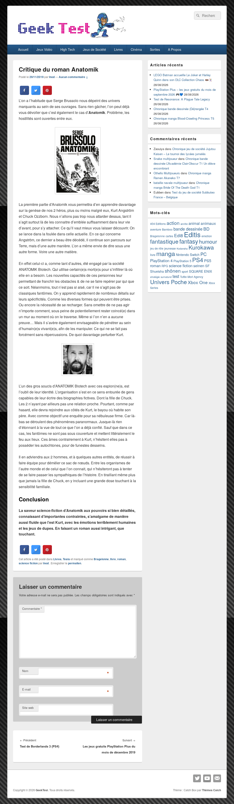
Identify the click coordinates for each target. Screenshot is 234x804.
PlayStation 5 (182, 261)
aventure (155, 229)
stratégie (155, 277)
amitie (184, 224)
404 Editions (158, 224)
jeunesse (170, 248)
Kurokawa (201, 247)
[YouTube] (207, 778)
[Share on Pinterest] (47, 93)
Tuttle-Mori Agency (191, 277)
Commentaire (32, 608)
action (173, 222)
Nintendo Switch (187, 254)
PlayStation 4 (161, 260)
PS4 (197, 259)
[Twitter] (197, 778)
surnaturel (166, 277)
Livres (118, 49)
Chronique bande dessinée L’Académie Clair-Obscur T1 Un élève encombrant (184, 163)
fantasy (188, 241)
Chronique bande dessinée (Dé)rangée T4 (181, 109)
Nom (25, 671)
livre (113, 559)
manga (165, 253)
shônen (173, 270)
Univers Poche (168, 282)
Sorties (155, 49)
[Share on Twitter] (35, 93)
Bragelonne (101, 559)
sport (185, 271)
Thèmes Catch (211, 790)
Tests (66, 559)
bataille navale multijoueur (171, 182)
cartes (169, 236)
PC (203, 254)
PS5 (207, 260)
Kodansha (182, 248)
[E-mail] (217, 778)
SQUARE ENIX (200, 271)
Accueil (23, 49)
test (176, 276)
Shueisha (157, 271)
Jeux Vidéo (44, 49)
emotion (207, 236)
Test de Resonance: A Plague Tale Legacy (182, 99)
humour (208, 241)
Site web (28, 707)
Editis (192, 234)
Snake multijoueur (165, 158)
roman (121, 559)
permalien (74, 563)
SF (207, 265)
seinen (198, 265)
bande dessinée (187, 229)
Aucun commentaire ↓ (73, 77)
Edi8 (178, 235)
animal (194, 223)
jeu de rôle (156, 248)
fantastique (164, 241)
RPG (165, 266)
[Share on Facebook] (24, 93)
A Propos (174, 49)
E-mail (26, 689)
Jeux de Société (94, 49)
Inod (52, 77)
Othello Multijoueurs (167, 173)
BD (206, 229)
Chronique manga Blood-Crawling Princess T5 (184, 118)
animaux (208, 223)
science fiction (28, 563)
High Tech (67, 49)
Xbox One (198, 282)
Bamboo (167, 229)
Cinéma (136, 49)
